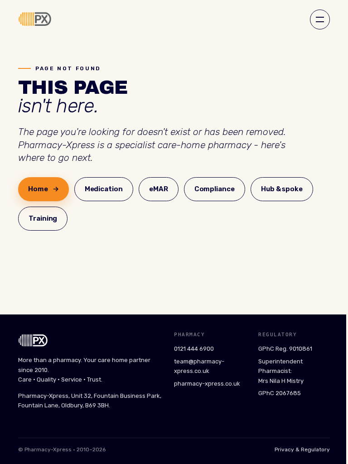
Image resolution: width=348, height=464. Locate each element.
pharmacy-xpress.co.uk (207, 383)
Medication (104, 189)
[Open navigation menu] (320, 19)
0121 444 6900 (194, 348)
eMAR (158, 189)
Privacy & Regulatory (302, 449)
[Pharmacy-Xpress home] (34, 19)
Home (43, 189)
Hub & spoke (282, 189)
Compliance (214, 189)
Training (43, 218)
